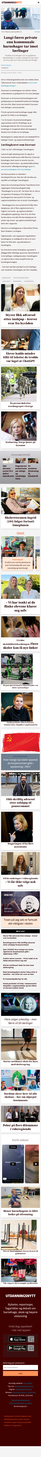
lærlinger (6, 281)
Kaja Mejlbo (27, 1383)
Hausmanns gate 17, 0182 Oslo (24, 1392)
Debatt (20, 533)
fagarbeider (29, 281)
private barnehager (21, 278)
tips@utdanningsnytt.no (24, 1386)
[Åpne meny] (38, 2)
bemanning (17, 281)
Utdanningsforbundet (23, 1389)
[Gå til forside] (12, 2)
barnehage (6, 278)
